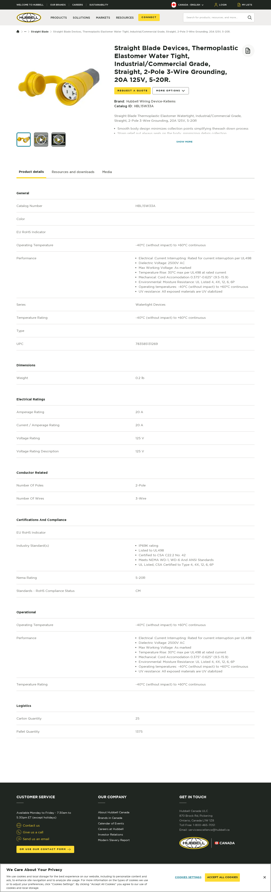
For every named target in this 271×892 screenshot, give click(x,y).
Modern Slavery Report (114, 840)
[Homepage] (18, 31)
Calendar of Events (111, 823)
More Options (168, 91)
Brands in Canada (110, 817)
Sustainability (98, 5)
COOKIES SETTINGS (188, 877)
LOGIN (223, 4)
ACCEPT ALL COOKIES (222, 877)
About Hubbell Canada (113, 812)
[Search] (250, 17)
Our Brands (58, 5)
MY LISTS (247, 4)
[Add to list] (248, 50)
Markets (103, 17)
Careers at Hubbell (111, 829)
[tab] (31, 172)
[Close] (264, 877)
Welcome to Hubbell (30, 5)
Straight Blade (40, 31)
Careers (77, 5)
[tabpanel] (135, 480)
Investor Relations (110, 834)
